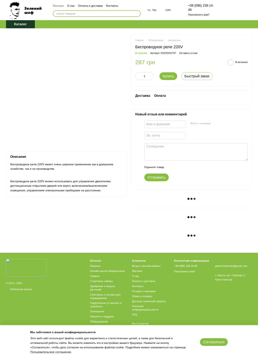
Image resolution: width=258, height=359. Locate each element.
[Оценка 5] (196, 167)
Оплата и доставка (90, 5)
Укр (149, 10)
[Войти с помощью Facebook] (215, 123)
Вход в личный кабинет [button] (146, 265)
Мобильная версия (21, 289)
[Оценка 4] (190, 167)
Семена (94, 276)
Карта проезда (223, 279)
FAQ (134, 314)
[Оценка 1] (170, 167)
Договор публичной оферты (149, 301)
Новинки (95, 265)
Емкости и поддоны (102, 316)
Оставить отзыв (188, 53)
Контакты (112, 5)
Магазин (58, 5)
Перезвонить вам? (198, 14)
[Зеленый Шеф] (26, 267)
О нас (71, 5)
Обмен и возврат (142, 296)
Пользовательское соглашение (50, 352)
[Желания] (228, 10)
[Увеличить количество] (151, 76)
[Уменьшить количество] (138, 76)
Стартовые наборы (101, 281)
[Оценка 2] (177, 167)
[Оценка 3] (183, 167)
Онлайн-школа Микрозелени (107, 271)
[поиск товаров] (137, 13)
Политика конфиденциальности (145, 308)
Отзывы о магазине (144, 291)
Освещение (97, 311)
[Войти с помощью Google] (221, 123)
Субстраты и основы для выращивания (105, 296)
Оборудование (99, 321)
